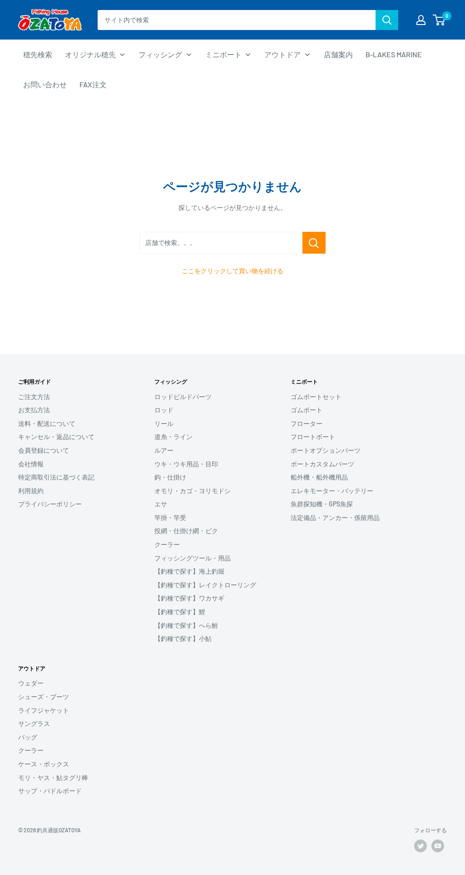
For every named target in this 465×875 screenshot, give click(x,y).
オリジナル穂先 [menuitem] (90, 54)
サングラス (34, 723)
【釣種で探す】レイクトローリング (205, 585)
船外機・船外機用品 (319, 477)
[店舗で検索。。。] (314, 243)
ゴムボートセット (316, 396)
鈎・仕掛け (170, 477)
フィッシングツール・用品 (192, 558)
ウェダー (31, 683)
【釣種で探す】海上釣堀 (189, 571)
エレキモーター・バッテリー (332, 491)
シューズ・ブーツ (43, 696)
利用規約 (31, 491)
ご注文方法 (34, 396)
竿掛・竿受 (170, 517)
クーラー (167, 544)
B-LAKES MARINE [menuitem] (394, 54)
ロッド (163, 410)
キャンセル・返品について (56, 436)
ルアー (163, 450)
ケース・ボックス (43, 764)
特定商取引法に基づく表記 (56, 477)
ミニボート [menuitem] (223, 54)
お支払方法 (34, 410)
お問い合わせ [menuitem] (45, 84)
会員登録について (43, 450)
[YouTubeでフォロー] (437, 846)
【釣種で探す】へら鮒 (186, 625)
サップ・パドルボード (50, 791)
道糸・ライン (173, 436)
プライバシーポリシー (50, 504)
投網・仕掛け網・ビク (186, 531)
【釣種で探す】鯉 (179, 611)
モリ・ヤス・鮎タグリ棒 (53, 777)
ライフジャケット (43, 710)
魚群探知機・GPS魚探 (322, 504)
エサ (160, 504)
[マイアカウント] (420, 20)
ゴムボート (306, 410)
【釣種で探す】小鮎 (183, 638)
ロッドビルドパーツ (183, 396)
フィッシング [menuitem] (160, 54)
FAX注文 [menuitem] (93, 84)
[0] (439, 20)
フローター (306, 423)
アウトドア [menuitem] (282, 54)
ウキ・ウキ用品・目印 (186, 464)
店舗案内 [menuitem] (338, 54)
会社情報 (31, 464)
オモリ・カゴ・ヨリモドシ (192, 491)
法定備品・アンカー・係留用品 (335, 517)
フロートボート (313, 436)
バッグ (27, 737)
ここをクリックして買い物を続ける (232, 271)
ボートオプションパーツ (326, 450)
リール (163, 423)
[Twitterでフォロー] (420, 846)
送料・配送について (46, 423)
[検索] (387, 20)
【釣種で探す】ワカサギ (189, 598)
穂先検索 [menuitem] (37, 54)
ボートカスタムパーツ (322, 464)
